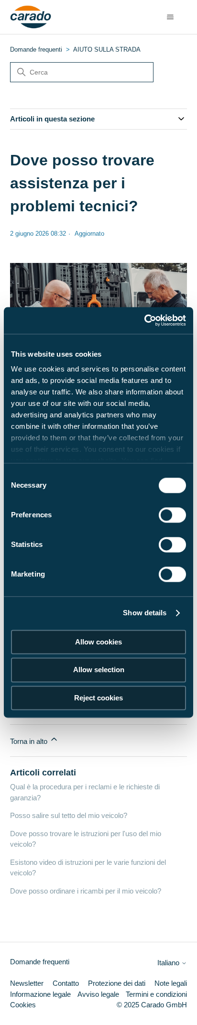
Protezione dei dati (116, 983)
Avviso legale (98, 994)
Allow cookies (98, 642)
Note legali (170, 983)
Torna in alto (29, 741)
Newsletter (27, 983)
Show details (144, 613)
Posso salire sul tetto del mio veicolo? (68, 815)
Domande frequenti (36, 49)
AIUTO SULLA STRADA (107, 49)
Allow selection (98, 670)
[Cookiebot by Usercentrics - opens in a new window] (144, 320)
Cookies (23, 1005)
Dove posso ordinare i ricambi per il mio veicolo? (85, 891)
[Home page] (31, 17)
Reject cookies (98, 698)
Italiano (169, 963)
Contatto (66, 983)
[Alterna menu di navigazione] (170, 17)
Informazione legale (40, 994)
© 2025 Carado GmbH (152, 1005)
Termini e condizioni (156, 994)
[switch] (172, 515)
